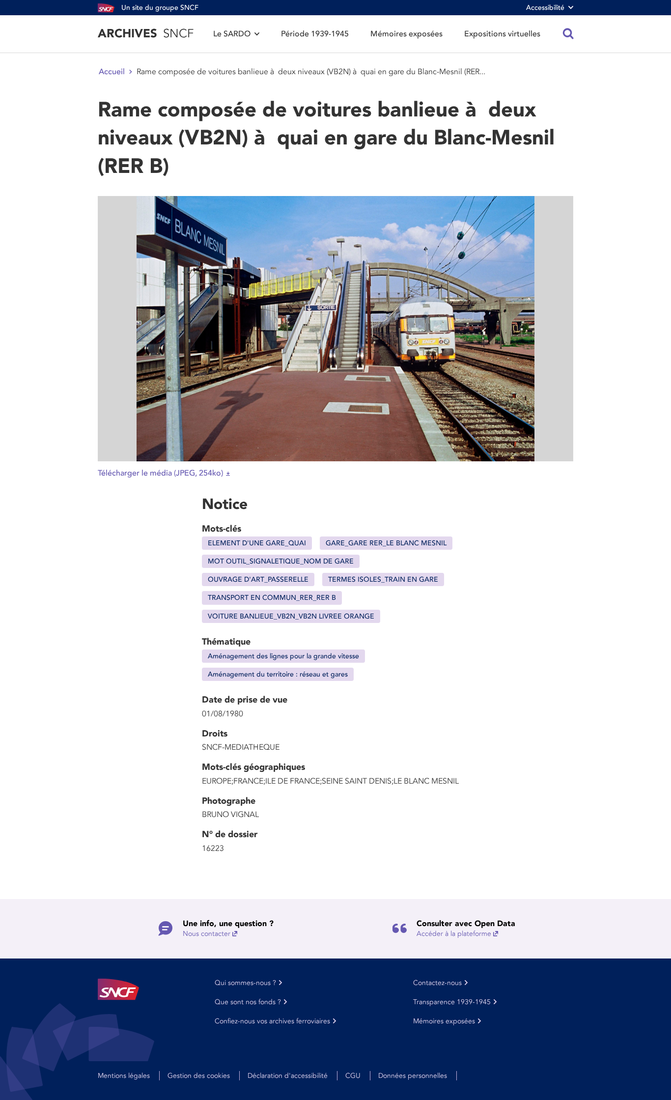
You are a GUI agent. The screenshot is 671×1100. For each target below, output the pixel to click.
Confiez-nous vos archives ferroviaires (272, 1021)
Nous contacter (206, 934)
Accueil (112, 72)
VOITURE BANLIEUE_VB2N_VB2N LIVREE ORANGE (291, 616)
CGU (353, 1076)
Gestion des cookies (199, 1076)
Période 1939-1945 (315, 34)
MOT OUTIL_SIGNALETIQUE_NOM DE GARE (281, 561)
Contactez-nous (437, 983)
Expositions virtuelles (502, 34)
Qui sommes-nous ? (245, 983)
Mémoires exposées (406, 34)
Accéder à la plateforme (454, 934)
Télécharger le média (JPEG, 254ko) (160, 473)
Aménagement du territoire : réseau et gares (278, 674)
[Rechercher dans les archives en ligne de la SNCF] (568, 34)
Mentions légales (124, 1076)
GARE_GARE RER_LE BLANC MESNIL (386, 543)
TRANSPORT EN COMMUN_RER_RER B (272, 597)
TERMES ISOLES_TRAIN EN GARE (383, 579)
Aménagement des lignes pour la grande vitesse (283, 656)
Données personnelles (412, 1076)
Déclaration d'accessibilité (288, 1076)
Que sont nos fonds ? (248, 1002)
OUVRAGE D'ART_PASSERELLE (258, 579)
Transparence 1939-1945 (452, 1002)
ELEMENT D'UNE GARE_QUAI (257, 543)
